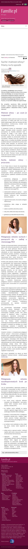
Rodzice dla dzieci (6, 489)
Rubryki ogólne (19, 479)
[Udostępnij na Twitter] (26, 58)
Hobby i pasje (5, 498)
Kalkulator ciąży (5, 479)
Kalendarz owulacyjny (7, 475)
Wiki (13, 513)
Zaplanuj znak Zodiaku (7, 490)
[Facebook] (23, 4)
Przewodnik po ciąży (6, 476)
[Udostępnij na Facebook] (24, 58)
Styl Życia (4, 517)
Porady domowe (19, 487)
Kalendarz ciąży (5, 477)
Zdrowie (4, 516)
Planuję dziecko (19, 481)
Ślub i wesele (19, 480)
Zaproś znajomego (16, 500)
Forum (13, 508)
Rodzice (18, 482)
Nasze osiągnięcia (16, 503)
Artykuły (3, 54)
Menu (2, 26)
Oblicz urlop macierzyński (8, 480)
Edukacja (4, 486)
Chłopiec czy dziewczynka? (8, 481)
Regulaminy (15, 497)
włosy (16, 452)
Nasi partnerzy (15, 502)
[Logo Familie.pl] (14, 11)
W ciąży (3, 511)
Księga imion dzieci (6, 482)
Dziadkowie (18, 484)
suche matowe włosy (10, 452)
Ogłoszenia (18, 475)
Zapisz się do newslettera (6, 21)
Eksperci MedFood (6, 520)
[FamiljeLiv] (25, 4)
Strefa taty (18, 485)
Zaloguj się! (4, 20)
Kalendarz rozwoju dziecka (8, 484)
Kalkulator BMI (5, 485)
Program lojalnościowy (17, 499)
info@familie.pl (4, 471)
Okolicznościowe (6, 499)
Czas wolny (4, 518)
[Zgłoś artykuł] (8, 72)
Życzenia (14, 515)
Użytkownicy (19, 486)
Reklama (14, 495)
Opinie (3, 494)
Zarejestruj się (11, 20)
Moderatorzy (15, 498)
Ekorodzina (18, 476)
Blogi (13, 510)
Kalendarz (4, 487)
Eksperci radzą (19, 477)
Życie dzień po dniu (6, 495)
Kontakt (14, 494)
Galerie (13, 512)
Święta (3, 515)
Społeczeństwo (5, 497)
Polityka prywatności (17, 504)
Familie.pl (6, 57)
